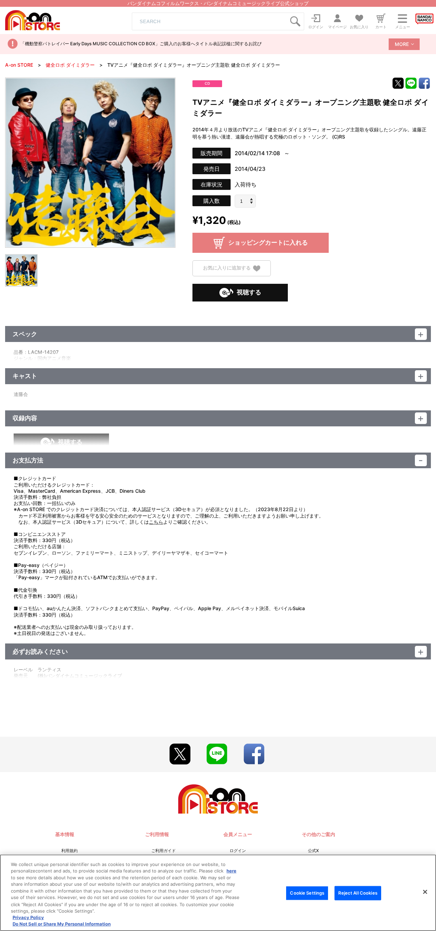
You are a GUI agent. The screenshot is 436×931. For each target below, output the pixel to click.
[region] (218, 892)
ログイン (238, 850)
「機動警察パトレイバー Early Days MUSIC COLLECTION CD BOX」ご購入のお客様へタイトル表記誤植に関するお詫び (141, 43)
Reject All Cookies (357, 893)
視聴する (249, 292)
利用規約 (69, 850)
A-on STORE (19, 65)
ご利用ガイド (163, 850)
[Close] (425, 891)
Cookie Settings (307, 893)
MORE (402, 44)
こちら (156, 522)
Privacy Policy (28, 917)
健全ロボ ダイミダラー (70, 65)
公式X (313, 850)
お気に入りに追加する (227, 268)
